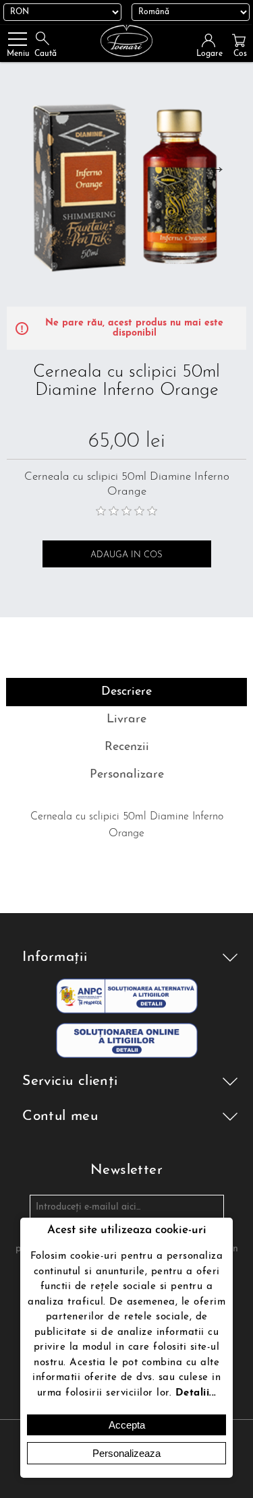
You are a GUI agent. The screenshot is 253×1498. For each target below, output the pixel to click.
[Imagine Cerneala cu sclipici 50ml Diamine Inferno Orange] (126, 187)
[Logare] (212, 40)
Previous (21, 165)
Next (215, 165)
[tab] (126, 692)
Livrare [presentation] (126, 720)
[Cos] (239, 40)
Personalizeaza (126, 1453)
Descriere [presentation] (126, 692)
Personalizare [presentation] (127, 775)
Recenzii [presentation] (127, 747)
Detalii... (196, 1393)
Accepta (127, 1425)
